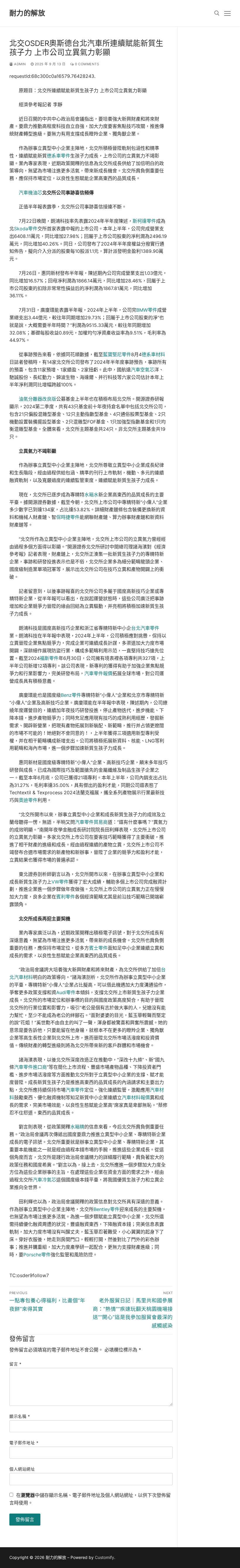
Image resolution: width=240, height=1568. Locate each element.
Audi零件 (66, 992)
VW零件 (60, 882)
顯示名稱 (19, 1416)
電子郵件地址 (23, 1442)
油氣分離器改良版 (37, 399)
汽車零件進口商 (30, 1067)
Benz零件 (71, 695)
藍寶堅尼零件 (117, 354)
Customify (104, 1557)
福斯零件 (49, 658)
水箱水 (91, 494)
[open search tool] (217, 13)
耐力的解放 (27, 13)
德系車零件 (58, 156)
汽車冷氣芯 (44, 1180)
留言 (15, 1364)
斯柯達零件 (144, 221)
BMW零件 (146, 310)
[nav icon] (227, 13)
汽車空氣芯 (142, 370)
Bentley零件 (106, 1209)
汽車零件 (75, 1090)
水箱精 (77, 1127)
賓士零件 (98, 948)
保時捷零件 (68, 517)
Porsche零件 (37, 1255)
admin (19, 64)
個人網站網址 (22, 1469)
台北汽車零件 (145, 628)
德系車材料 (153, 354)
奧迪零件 (28, 800)
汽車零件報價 (98, 673)
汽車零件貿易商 (91, 822)
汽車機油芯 (30, 192)
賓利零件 (65, 897)
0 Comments (86, 64)
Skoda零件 (25, 228)
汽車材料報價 (136, 1097)
